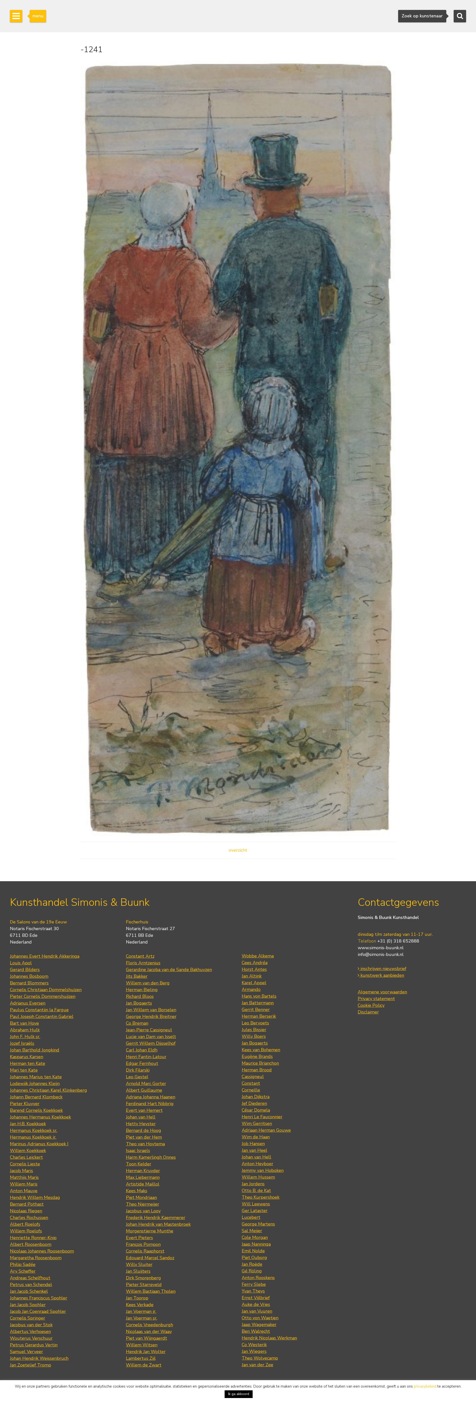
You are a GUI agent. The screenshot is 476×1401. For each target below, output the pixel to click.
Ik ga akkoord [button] (238, 1394)
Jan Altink (252, 976)
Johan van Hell (140, 1117)
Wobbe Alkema (258, 956)
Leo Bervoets (255, 1023)
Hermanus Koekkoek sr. (33, 1130)
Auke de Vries (256, 1304)
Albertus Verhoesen (30, 1331)
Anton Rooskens (258, 1278)
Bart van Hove (24, 1023)
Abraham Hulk (25, 1030)
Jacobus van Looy (143, 1211)
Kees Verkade (139, 1305)
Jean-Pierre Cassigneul (149, 1030)
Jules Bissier (254, 1030)
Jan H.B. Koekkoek (28, 1124)
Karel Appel (254, 983)
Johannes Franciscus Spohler (38, 1298)
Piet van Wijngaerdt (146, 1338)
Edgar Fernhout (142, 1063)
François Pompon (143, 1244)
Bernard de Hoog (143, 1130)
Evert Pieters (139, 1238)
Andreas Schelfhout (30, 1278)
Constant (251, 1083)
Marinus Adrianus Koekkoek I (39, 1144)
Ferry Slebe (254, 1284)
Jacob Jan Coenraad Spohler (38, 1311)
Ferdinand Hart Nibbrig (150, 1104)
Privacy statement (376, 999)
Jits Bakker (137, 976)
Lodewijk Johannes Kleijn (35, 1083)
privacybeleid (425, 1386)
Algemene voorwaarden (382, 992)
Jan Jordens (253, 1184)
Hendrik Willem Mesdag (35, 1197)
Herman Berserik (259, 1016)
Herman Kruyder (143, 1171)
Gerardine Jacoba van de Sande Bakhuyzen (169, 970)
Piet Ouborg (254, 1258)
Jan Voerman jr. (141, 1311)
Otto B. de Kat (256, 1190)
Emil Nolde (253, 1251)
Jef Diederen (254, 1103)
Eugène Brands (257, 1056)
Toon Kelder (138, 1164)
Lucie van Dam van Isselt (151, 1037)
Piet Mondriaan (141, 1197)
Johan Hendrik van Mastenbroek (158, 1224)
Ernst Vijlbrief (256, 1298)
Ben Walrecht (256, 1331)
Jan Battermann (258, 1003)
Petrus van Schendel (31, 1285)
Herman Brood (257, 1070)
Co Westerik (254, 1345)
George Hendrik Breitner (151, 1016)
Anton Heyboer (257, 1164)
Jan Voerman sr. (141, 1318)
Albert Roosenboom (30, 1244)
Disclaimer (368, 1012)
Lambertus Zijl (141, 1358)
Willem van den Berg (148, 983)
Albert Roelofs (25, 1224)
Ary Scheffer (22, 1271)
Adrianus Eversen (27, 1003)
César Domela (256, 1110)
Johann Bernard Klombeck (36, 1097)
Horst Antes (254, 969)
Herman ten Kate (27, 1063)
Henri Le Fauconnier (262, 1117)
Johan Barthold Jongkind (34, 1050)
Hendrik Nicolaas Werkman (269, 1338)
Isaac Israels (138, 1151)
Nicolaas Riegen (26, 1211)
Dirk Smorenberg (143, 1278)
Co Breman (137, 1023)
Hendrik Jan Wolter (146, 1352)
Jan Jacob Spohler (28, 1305)
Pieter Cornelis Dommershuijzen (42, 996)
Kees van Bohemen (261, 1050)
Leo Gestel (137, 1077)
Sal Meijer (252, 1231)
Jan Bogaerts (139, 1003)
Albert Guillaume (144, 1090)
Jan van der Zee (257, 1365)
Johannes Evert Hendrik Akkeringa (44, 956)
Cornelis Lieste (25, 1164)
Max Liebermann (143, 1177)
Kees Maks (136, 1191)
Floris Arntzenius (143, 963)
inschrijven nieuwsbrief (382, 969)
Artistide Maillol (142, 1184)
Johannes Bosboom (29, 976)
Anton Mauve (23, 1191)
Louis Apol (21, 963)
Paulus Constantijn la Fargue (39, 1010)
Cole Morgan (255, 1237)
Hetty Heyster (141, 1124)
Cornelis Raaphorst (145, 1251)
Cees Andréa (255, 963)
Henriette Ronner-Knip (33, 1238)
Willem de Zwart (143, 1365)
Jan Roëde (252, 1264)
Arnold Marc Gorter (146, 1083)
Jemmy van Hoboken (263, 1170)
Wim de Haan (256, 1137)
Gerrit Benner (256, 1010)
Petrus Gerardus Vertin (34, 1345)
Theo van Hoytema (145, 1144)
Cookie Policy (371, 1005)
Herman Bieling (142, 990)
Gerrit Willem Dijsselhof (151, 1043)
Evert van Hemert (144, 1110)
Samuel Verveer (26, 1352)
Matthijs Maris (24, 1177)
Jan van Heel (254, 1150)
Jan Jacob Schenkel (29, 1291)
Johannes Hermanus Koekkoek (40, 1117)
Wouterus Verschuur (31, 1338)
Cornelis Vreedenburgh (149, 1325)
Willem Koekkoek (28, 1151)
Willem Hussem (258, 1177)
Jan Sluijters (138, 1271)
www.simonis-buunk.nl (381, 948)
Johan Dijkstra (255, 1097)
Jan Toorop (137, 1298)
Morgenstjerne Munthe (149, 1231)
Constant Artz (140, 956)
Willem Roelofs (26, 1231)
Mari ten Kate (24, 1070)
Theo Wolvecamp (260, 1358)
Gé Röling (252, 1271)
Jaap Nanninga (256, 1244)
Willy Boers (254, 1036)
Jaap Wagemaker (259, 1325)
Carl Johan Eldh (141, 1050)
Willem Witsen (141, 1345)
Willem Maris (23, 1184)
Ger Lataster (255, 1211)
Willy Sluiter (139, 1264)
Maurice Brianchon (260, 1063)
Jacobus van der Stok (31, 1325)
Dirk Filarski (137, 1070)
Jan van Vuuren (257, 1311)
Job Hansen (253, 1144)
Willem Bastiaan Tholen (151, 1291)
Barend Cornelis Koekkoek (36, 1110)
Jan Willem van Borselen (151, 1010)
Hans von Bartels (259, 996)
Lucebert (251, 1217)
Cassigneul (253, 1077)
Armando (251, 989)
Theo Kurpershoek (260, 1197)
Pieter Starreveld (144, 1285)
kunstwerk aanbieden (381, 975)
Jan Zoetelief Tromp (30, 1365)
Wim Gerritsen (257, 1123)
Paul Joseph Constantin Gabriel (41, 1016)
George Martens (258, 1224)
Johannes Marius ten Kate (36, 1077)
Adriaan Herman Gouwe (266, 1130)
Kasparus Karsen (26, 1057)
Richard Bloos (140, 996)
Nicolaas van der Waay (149, 1331)
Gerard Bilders (25, 970)
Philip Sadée (22, 1264)
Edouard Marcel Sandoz (150, 1258)
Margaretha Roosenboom (35, 1258)
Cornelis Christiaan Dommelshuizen (46, 990)
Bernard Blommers (29, 983)
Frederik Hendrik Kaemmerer (155, 1218)
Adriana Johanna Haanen (150, 1097)
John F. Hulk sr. (25, 1037)
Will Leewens (256, 1204)
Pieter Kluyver (24, 1104)
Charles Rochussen (29, 1218)
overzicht (238, 850)
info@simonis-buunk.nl (381, 954)
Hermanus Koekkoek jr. (33, 1137)
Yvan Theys (253, 1291)
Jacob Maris (21, 1171)
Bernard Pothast (27, 1204)
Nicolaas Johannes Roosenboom (42, 1251)
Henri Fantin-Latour (146, 1057)
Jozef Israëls (22, 1043)
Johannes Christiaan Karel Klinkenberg (48, 1090)
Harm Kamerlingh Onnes (151, 1157)
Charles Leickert (26, 1157)
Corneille (251, 1090)
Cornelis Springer (27, 1318)
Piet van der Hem (144, 1137)
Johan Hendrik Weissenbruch (39, 1358)
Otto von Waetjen (260, 1318)
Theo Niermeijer (142, 1204)
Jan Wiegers (254, 1351)
